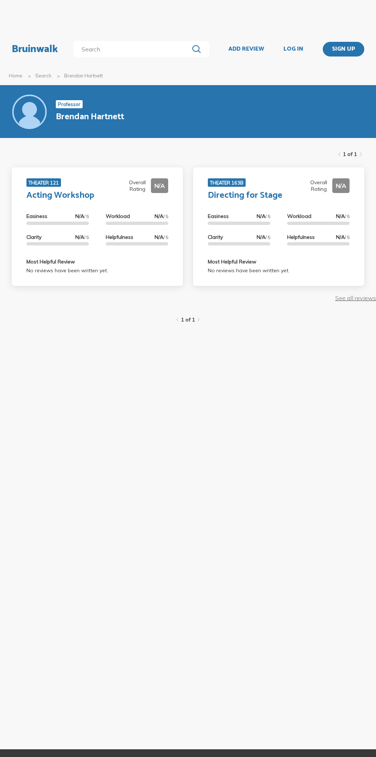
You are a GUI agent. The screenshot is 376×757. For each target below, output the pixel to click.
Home (15, 76)
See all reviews (355, 298)
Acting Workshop (60, 195)
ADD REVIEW (246, 49)
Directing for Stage (245, 195)
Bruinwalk (35, 49)
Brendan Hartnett (83, 76)
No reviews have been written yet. (67, 270)
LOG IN (293, 49)
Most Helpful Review (50, 261)
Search (43, 76)
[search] (133, 49)
